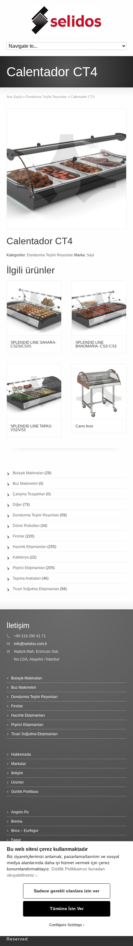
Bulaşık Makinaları (28, 473)
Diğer (17, 504)
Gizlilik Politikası (24, 791)
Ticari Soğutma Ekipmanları (36, 589)
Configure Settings (65, 925)
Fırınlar (18, 536)
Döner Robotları (26, 526)
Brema (16, 821)
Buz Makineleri (25, 483)
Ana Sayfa (14, 97)
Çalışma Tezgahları (29, 494)
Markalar (18, 764)
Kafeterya (21, 557)
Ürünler (17, 782)
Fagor (16, 840)
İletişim (17, 773)
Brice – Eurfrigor (24, 831)
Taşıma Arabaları (27, 578)
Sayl (90, 255)
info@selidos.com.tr (30, 644)
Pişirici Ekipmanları (29, 568)
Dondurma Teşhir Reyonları (46, 97)
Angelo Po (20, 812)
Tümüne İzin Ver (67, 908)
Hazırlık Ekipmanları (29, 547)
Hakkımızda (21, 754)
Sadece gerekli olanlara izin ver (66, 891)
